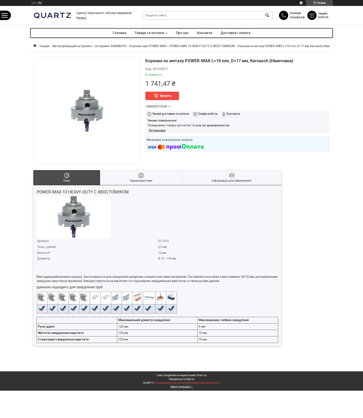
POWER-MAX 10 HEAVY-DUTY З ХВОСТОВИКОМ (202, 46)
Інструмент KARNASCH (110, 46)
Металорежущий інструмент (72, 46)
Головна (119, 33)
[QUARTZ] (52, 15)
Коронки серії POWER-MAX (148, 46)
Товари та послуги (149, 33)
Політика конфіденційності (204, 382)
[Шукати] (267, 15)
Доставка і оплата (235, 33)
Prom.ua (201, 375)
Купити (165, 96)
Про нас (182, 33)
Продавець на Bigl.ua (181, 379)
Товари (44, 46)
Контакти (204, 33)
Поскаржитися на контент (170, 382)
